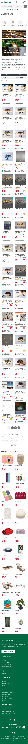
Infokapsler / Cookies (7, 692)
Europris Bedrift (6, 709)
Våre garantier (5, 669)
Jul (5, 9)
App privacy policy (6, 698)
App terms (4, 696)
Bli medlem (7, 651)
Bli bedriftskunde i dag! (8, 713)
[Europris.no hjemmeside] (7, 2)
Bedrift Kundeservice (7, 711)
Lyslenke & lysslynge (20, 26)
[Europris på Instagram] (15, 732)
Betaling (3, 660)
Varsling (3, 700)
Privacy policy (5, 694)
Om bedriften (5, 683)
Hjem (2, 9)
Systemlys (12, 25)
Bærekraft (4, 688)
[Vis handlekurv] (25, 2)
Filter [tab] (20, 74)
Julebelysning (10, 9)
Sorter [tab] (7, 74)
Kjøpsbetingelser (6, 666)
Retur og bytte (5, 662)
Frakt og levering (6, 664)
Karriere (3, 681)
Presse (3, 685)
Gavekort (4, 673)
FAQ (2, 671)
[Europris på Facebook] (12, 732)
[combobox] (14, 6)
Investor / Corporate (7, 690)
